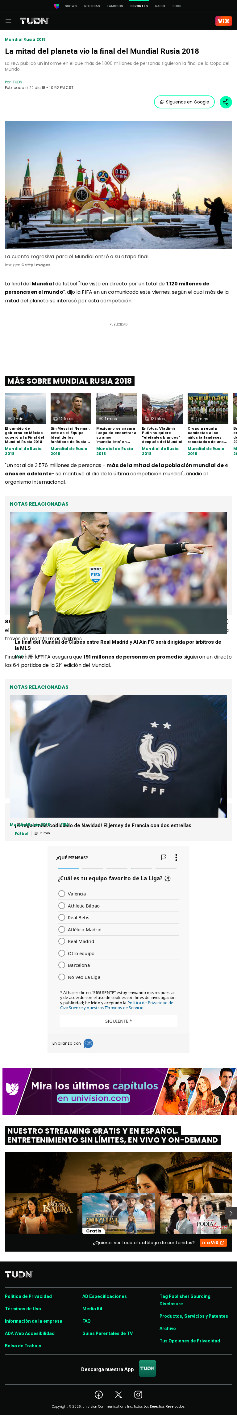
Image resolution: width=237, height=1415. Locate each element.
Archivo (168, 1328)
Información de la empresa (33, 1321)
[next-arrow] (231, 1213)
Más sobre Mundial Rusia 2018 (69, 381)
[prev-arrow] (1, 1213)
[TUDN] (34, 21)
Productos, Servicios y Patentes (194, 1316)
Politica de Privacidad (28, 1296)
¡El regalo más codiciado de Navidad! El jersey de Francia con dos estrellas (103, 825)
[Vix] (223, 21)
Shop (177, 6)
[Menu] (8, 21)
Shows (71, 6)
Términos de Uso (23, 1308)
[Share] (226, 102)
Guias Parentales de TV (107, 1333)
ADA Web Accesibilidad (30, 1333)
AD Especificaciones (104, 1296)
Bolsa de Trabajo (23, 1345)
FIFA (64, 824)
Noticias (92, 6)
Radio (160, 6)
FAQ (86, 1321)
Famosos (115, 6)
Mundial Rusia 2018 (25, 39)
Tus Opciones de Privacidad (190, 1340)
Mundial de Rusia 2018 (23, 451)
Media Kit (92, 1308)
